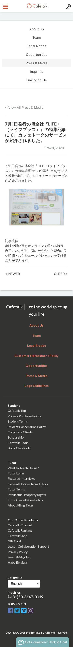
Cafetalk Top (17, 410)
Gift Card (14, 541)
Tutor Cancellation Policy (25, 500)
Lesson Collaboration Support (28, 546)
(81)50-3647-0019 (27, 597)
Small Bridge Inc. (19, 557)
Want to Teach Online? (23, 468)
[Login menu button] (68, 6)
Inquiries (36, 72)
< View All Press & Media (24, 107)
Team (36, 37)
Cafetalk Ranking (20, 530)
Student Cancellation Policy (27, 427)
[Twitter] (17, 609)
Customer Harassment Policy (36, 355)
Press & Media (36, 63)
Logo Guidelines (37, 385)
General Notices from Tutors (28, 484)
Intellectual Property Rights (27, 495)
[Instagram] (30, 609)
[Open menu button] (5, 6)
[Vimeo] (24, 609)
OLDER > (61, 274)
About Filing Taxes (21, 505)
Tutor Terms (16, 489)
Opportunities (36, 55)
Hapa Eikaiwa (17, 562)
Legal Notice (36, 46)
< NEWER (12, 274)
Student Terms (18, 421)
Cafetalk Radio (18, 443)
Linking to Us (36, 80)
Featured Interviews (21, 478)
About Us (36, 29)
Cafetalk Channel (20, 525)
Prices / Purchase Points (24, 416)
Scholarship (16, 437)
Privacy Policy (18, 552)
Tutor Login (16, 473)
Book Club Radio (19, 448)
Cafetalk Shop (17, 536)
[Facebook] (10, 609)
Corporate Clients (20, 432)
